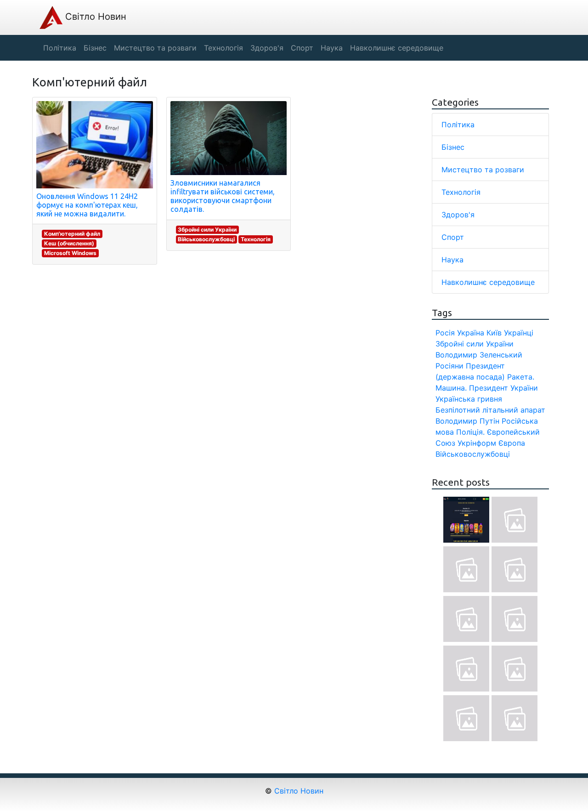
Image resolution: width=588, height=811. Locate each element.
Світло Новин (94, 16)
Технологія (256, 239)
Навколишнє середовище (488, 282)
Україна (470, 332)
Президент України (503, 387)
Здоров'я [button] (266, 47)
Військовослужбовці (206, 239)
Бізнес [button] (95, 47)
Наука (452, 259)
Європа (511, 443)
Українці (518, 332)
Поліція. (470, 432)
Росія (445, 332)
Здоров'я (458, 214)
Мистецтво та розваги (482, 169)
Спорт (452, 237)
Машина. (451, 387)
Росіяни (449, 365)
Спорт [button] (302, 47)
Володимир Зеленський (478, 354)
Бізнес (452, 147)
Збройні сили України (207, 229)
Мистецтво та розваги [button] (155, 47)
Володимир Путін (467, 420)
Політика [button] (59, 47)
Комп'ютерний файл (72, 233)
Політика (458, 124)
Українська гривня (468, 398)
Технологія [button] (223, 47)
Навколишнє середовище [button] (396, 47)
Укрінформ (477, 443)
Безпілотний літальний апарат (490, 409)
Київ (494, 332)
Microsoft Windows (70, 253)
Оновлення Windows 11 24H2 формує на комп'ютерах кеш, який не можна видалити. (87, 205)
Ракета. (520, 376)
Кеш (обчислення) (69, 243)
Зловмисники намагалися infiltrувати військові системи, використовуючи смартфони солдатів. (222, 196)
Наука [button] (332, 47)
